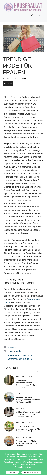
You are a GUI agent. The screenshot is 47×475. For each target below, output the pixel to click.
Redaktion (7, 78)
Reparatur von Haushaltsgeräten (23, 355)
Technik (20, 394)
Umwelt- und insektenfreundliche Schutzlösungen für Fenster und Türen (28, 384)
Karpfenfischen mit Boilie (19, 359)
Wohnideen (21, 408)
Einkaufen (8, 84)
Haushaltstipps (24, 377)
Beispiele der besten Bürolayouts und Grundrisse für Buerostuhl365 (28, 399)
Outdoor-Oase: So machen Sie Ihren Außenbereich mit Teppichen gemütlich (29, 414)
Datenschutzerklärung (31, 472)
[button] (32, 15)
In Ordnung (12, 472)
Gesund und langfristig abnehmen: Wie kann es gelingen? (26, 443)
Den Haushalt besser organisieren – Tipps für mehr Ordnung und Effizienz (29, 428)
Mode (18, 351)
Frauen (10, 351)
